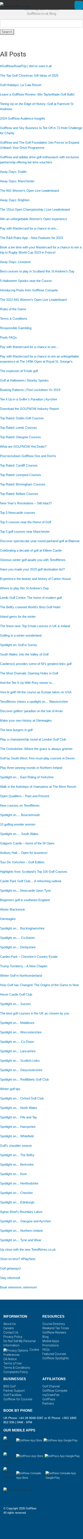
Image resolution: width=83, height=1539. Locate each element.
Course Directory (53, 1324)
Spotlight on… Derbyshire (18, 947)
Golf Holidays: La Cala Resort (20, 85)
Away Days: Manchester (17, 181)
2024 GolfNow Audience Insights (22, 118)
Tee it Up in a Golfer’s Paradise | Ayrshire (28, 399)
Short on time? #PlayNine (17, 1259)
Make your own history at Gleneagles (26, 720)
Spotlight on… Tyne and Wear (20, 1240)
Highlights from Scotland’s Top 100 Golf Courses (33, 871)
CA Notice (10, 1359)
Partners (48, 1403)
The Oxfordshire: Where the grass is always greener (36, 749)
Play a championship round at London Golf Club (33, 739)
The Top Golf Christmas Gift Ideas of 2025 (29, 75)
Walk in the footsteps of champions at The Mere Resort (38, 786)
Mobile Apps (50, 1341)
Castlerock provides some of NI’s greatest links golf (36, 664)
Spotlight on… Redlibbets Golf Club (24, 1079)
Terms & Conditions (13, 318)
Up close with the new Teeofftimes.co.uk (28, 1249)
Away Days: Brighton (14, 200)
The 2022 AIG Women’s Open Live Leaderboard (33, 299)
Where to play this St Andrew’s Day (24, 588)
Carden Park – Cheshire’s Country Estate (29, 956)
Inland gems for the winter (18, 616)
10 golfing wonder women (17, 824)
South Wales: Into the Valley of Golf (24, 654)
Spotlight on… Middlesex (17, 1023)
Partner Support (14, 1390)
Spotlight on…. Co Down (17, 1041)
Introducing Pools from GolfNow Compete (29, 290)
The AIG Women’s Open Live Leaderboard (29, 190)
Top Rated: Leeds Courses (18, 427)
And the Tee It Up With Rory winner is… (27, 682)
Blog (45, 1336)
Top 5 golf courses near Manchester (25, 531)
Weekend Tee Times (55, 1328)
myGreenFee (50, 1395)
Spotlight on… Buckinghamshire (22, 928)
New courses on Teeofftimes (20, 805)
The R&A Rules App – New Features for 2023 (31, 238)
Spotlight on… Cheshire (16, 1193)
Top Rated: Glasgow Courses (20, 437)
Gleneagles (8, 919)
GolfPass (48, 1399)
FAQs (46, 1349)
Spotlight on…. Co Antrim (17, 938)
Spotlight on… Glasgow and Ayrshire (25, 1221)
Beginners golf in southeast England (25, 900)
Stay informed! (10, 1278)
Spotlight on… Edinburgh (17, 1202)
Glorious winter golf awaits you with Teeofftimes (33, 560)
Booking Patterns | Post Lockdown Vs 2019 (30, 390)
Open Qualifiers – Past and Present (24, 796)
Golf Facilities (12, 1395)
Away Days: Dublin (13, 171)
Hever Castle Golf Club (16, 994)
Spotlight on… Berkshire (17, 1164)
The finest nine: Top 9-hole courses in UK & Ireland (35, 626)
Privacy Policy (12, 1336)
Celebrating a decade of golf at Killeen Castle (31, 550)
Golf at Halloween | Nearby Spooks (24, 380)
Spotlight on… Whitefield (17, 1136)
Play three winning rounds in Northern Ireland (31, 768)
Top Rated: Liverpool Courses (20, 475)
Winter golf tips (10, 1089)
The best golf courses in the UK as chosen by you (34, 1013)
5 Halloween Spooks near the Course (26, 281)
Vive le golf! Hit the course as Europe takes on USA (36, 692)
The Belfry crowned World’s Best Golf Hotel (30, 607)
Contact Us (10, 1332)
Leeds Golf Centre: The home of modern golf (31, 597)
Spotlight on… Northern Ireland (21, 1230)
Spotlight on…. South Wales (19, 834)
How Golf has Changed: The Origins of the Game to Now (39, 985)
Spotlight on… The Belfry (17, 1155)
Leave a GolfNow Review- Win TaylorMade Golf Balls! (37, 94)
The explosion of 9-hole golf (19, 371)
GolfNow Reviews (54, 1332)
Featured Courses (54, 1354)
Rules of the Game (13, 309)
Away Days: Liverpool (15, 262)
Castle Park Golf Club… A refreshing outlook (31, 881)
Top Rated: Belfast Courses (19, 494)
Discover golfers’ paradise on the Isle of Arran (31, 711)
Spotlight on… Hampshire (18, 1126)
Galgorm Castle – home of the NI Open (27, 843)
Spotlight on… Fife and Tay (18, 1117)
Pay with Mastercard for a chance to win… (29, 228)
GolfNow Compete (54, 1390)
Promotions (50, 1345)
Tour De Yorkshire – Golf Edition (22, 862)
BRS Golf (9, 1386)
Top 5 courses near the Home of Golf (25, 522)
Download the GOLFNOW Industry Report (29, 409)
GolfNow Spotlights (55, 1358)
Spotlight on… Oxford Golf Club (22, 1098)
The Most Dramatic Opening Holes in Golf (29, 673)
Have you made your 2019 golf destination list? (32, 569)
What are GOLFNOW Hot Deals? (23, 446)
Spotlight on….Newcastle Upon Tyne (25, 890)
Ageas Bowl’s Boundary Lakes (21, 1212)
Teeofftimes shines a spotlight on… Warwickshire (34, 701)
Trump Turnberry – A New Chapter (23, 966)
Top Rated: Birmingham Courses (22, 484)
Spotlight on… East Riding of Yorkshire (27, 777)
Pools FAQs (8, 337)
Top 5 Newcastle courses (17, 512)
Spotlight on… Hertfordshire (19, 1183)
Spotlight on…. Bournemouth (20, 815)
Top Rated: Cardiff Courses (19, 465)
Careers (8, 1328)
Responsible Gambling (15, 328)
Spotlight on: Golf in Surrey (18, 645)
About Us (9, 1324)
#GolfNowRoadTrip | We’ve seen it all (26, 66)
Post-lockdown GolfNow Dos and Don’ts (28, 456)
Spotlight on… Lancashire (18, 1051)
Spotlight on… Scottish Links (20, 1060)
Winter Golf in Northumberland (21, 975)
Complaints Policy (15, 1372)
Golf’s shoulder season (16, 1145)
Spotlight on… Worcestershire (21, 1032)
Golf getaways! (10, 1268)
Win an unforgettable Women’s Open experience (33, 219)
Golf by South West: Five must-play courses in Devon (37, 758)
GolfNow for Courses (17, 1399)
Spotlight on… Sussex (15, 1004)
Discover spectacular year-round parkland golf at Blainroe (40, 541)
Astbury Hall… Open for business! (23, 853)
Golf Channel (51, 1386)
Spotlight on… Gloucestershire (21, 1070)
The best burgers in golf (16, 730)
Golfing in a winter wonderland (21, 635)
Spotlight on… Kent (13, 1174)
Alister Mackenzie (13, 909)
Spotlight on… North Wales (18, 1108)
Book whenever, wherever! (18, 1287)
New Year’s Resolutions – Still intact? (26, 503)
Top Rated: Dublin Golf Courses (22, 418)
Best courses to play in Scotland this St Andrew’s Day (37, 271)
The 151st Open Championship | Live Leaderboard (35, 209)
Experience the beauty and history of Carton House (35, 579)
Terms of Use (12, 1363)
